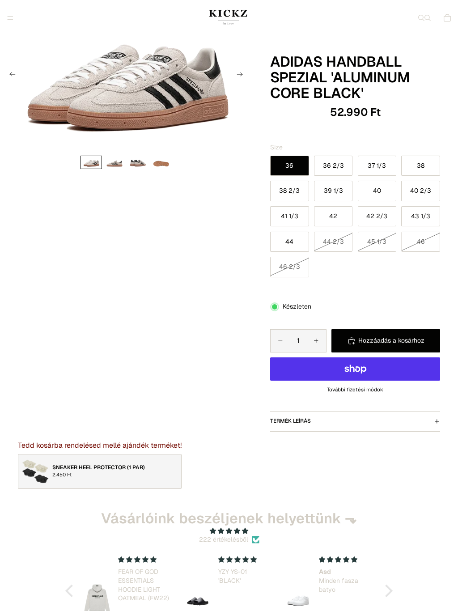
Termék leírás (290, 420)
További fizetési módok (355, 389)
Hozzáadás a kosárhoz (391, 340)
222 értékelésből (223, 539)
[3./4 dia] (138, 162)
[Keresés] (421, 18)
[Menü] (10, 18)
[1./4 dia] (91, 162)
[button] (71, 591)
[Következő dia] (242, 75)
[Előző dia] (10, 75)
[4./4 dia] (161, 162)
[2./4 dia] (114, 162)
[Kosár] (447, 18)
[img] (229, 531)
